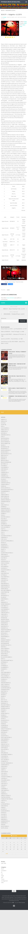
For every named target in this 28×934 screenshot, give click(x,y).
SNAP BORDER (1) (5, 739)
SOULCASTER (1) (5, 749)
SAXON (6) (3, 723)
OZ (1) (2, 670)
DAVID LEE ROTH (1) (5, 488)
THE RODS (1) (4, 778)
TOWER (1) (3, 792)
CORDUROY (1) (4, 481)
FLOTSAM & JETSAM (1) (6, 535)
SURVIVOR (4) (4, 766)
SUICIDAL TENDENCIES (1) (7, 763)
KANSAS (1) (3, 594)
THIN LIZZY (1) (4, 783)
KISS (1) (2, 600)
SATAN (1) (3, 718)
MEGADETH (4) (4, 628)
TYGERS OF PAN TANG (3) (7, 799)
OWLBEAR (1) (4, 669)
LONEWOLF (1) (4, 611)
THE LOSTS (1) (4, 775)
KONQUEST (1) (4, 602)
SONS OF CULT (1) (5, 744)
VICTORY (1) (3, 809)
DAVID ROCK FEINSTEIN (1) (7, 489)
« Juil (6, 853)
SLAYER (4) (3, 734)
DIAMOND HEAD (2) (5, 501)
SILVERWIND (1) (4, 730)
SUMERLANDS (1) (5, 764)
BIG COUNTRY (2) (5, 440)
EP (1, 872)
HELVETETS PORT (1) (6, 570)
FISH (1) (3, 534)
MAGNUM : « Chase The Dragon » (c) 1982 (14, 331)
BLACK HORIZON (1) (5, 441)
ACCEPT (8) (3, 424)
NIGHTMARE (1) (4, 655)
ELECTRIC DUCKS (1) (5, 517)
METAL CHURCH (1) (5, 631)
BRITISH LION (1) (5, 460)
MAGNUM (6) (4, 617)
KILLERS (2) (3, 597)
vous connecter (10, 297)
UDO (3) (3, 802)
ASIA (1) (3, 436)
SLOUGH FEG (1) (4, 735)
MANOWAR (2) (4, 623)
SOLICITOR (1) (4, 742)
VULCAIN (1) (4, 814)
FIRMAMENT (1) (4, 530)
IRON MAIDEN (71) (5, 585)
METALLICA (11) (4, 635)
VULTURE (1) (4, 816)
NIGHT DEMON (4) (5, 648)
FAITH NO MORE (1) (5, 527)
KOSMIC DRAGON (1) (5, 604)
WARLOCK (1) (4, 817)
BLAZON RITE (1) (5, 448)
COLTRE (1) (3, 479)
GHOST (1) (3, 549)
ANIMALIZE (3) (4, 431)
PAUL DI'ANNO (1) (5, 676)
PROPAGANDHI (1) (5, 686)
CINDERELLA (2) (4, 476)
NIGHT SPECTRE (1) (5, 652)
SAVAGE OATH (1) (5, 720)
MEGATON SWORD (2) (6, 629)
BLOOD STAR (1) (4, 452)
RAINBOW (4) (4, 693)
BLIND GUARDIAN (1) (6, 450)
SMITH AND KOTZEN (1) (6, 737)
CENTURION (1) (4, 469)
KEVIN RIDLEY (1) (5, 595)
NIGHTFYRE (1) (4, 653)
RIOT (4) (3, 698)
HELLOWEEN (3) (4, 566)
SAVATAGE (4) (4, 722)
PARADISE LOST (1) (5, 674)
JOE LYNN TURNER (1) (6, 590)
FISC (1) (2, 532)
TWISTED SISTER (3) (5, 797)
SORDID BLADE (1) (5, 746)
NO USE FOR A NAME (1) (6, 657)
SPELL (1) (3, 751)
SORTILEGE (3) (4, 747)
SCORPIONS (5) (4, 725)
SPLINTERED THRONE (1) (6, 754)
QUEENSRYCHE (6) (5, 689)
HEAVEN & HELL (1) (5, 561)
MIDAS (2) (3, 638)
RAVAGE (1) (3, 694)
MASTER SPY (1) (4, 626)
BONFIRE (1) (4, 458)
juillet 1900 (3, 863)
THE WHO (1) (4, 782)
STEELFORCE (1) (4, 758)
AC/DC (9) (3, 423)
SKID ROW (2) (4, 732)
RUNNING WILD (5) (5, 708)
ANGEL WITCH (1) (5, 429)
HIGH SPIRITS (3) (5, 573)
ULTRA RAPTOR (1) (5, 804)
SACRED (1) (3, 715)
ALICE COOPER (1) (5, 428)
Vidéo (2, 882)
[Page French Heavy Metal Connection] (26, 303)
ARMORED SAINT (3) (5, 435)
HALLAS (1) (3, 559)
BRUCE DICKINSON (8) (6, 462)
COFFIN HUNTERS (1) (6, 477)
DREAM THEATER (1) (5, 510)
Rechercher (3, 318)
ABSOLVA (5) (4, 421)
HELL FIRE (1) (4, 564)
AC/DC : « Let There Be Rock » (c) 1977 (18, 328)
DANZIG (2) (3, 486)
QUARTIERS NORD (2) (6, 688)
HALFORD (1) (4, 558)
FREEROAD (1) (4, 537)
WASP (25, 23)
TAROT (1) (3, 770)
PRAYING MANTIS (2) (6, 682)
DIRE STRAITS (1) (5, 505)
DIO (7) (2, 503)
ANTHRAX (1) (4, 433)
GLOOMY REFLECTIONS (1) (7, 552)
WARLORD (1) (4, 819)
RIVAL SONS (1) (4, 701)
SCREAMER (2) (4, 727)
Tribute (2, 879)
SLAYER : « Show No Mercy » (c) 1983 (14, 338)
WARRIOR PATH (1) (5, 821)
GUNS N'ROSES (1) (5, 556)
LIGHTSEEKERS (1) (5, 609)
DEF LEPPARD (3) (5, 498)
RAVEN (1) (3, 696)
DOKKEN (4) (3, 506)
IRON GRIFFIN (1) (5, 583)
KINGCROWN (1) (4, 599)
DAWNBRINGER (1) (5, 491)
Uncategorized (4, 881)
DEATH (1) (3, 493)
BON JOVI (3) (4, 457)
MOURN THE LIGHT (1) (6, 645)
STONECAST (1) (4, 761)
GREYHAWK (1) (4, 554)
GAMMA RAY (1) (4, 546)
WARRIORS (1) (4, 823)
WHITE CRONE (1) (5, 826)
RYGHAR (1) (3, 710)
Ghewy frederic (4, 328)
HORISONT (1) (4, 578)
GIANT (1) (3, 551)
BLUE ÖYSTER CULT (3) (6, 453)
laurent (2, 338)
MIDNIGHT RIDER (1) (5, 640)
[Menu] (26, 2)
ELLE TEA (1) (4, 518)
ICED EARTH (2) (4, 580)
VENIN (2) (3, 807)
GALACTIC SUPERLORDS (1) (7, 541)
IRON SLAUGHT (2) (5, 587)
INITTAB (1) (3, 582)
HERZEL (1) (3, 571)
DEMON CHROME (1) (5, 500)
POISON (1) (3, 681)
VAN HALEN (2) (4, 805)
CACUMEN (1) (4, 465)
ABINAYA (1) (4, 419)
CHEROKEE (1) (4, 474)
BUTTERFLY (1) (4, 464)
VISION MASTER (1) (5, 811)
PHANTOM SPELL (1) (5, 677)
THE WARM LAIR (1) (5, 780)
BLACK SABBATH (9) (5, 443)
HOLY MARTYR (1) (5, 576)
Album (25, 21)
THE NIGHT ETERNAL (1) (6, 776)
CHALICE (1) (3, 470)
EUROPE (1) (3, 522)
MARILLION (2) (4, 624)
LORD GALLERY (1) (5, 612)
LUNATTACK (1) (4, 616)
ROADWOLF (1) (4, 703)
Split (2, 877)
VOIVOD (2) (3, 812)
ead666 (4, 17)
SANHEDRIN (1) (4, 717)
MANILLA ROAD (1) (5, 621)
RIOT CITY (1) (4, 699)
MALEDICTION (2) (5, 619)
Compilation (3, 870)
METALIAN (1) (4, 633)
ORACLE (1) (3, 664)
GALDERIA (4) (4, 544)
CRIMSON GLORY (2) (5, 482)
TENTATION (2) (4, 771)
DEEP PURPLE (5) (5, 496)
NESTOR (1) (3, 646)
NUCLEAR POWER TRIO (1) (7, 660)
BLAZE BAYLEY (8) (5, 447)
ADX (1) (2, 426)
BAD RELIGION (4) (5, 438)
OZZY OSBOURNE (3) (5, 672)
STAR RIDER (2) (4, 756)
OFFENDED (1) (4, 662)
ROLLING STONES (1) (5, 705)
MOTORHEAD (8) (5, 643)
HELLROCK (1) (4, 568)
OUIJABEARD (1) (4, 667)
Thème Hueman (22, 902)
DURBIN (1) (3, 513)
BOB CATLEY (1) (4, 455)
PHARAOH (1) (4, 679)
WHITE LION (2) (4, 828)
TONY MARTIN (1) (5, 790)
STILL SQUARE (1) (5, 759)
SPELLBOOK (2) (4, 752)
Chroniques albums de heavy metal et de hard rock (11, 2)
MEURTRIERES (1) (5, 636)
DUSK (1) (3, 515)
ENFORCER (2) (4, 520)
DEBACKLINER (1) (5, 494)
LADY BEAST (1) (4, 605)
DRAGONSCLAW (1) (5, 508)
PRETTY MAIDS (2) (5, 684)
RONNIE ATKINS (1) (5, 706)
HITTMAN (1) (4, 575)
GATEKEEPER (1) (4, 547)
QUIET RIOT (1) (4, 691)
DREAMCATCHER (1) (5, 511)
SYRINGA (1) (4, 768)
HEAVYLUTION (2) (5, 563)
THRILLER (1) (4, 785)
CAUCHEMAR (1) (4, 467)
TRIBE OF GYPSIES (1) (6, 795)
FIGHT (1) (3, 529)
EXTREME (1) (4, 523)
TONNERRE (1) (4, 788)
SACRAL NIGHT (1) (5, 713)
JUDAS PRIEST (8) (5, 592)
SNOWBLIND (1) (4, 741)
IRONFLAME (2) (4, 588)
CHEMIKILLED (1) (5, 472)
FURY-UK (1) (4, 539)
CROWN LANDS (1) (5, 484)
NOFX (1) (3, 658)
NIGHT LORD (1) (4, 650)
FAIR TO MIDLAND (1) (6, 525)
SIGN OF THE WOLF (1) (6, 729)
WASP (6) (3, 824)
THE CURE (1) (4, 773)
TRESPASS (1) (4, 793)
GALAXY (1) (3, 542)
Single (2, 875)
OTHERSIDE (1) (4, 665)
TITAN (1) (3, 787)
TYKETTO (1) (4, 800)
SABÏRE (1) (3, 711)
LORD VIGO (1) (4, 614)
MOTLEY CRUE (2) (5, 641)
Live (2, 874)
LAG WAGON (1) (4, 607)
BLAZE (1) (3, 445)
